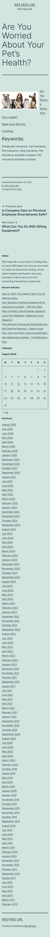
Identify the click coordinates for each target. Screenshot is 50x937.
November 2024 (11, 516)
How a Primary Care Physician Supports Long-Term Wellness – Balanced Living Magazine (23, 315)
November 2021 (10, 673)
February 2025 (10, 503)
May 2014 (7, 838)
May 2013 (7, 891)
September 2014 (11, 821)
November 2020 (11, 725)
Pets (19, 189)
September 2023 (11, 577)
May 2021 (7, 699)
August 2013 (8, 878)
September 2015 (11, 808)
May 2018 (7, 777)
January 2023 (9, 612)
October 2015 (9, 804)
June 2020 (7, 747)
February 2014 (10, 852)
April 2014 (7, 843)
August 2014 (9, 825)
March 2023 (8, 603)
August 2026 (9, 424)
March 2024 (8, 551)
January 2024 (9, 559)
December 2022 (10, 616)
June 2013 (7, 886)
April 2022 (7, 651)
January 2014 (9, 856)
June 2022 (7, 642)
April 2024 (7, 546)
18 (12, 391)
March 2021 (8, 708)
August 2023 (9, 581)
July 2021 (7, 690)
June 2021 (7, 695)
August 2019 (8, 773)
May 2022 (7, 647)
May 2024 (7, 542)
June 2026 (7, 433)
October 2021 (9, 677)
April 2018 (7, 782)
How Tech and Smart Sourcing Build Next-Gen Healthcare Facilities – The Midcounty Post (25, 337)
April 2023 (7, 599)
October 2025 (9, 468)
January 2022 (9, 664)
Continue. (8, 131)
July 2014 (7, 830)
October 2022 (9, 625)
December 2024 (10, 512)
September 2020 (11, 734)
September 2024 (11, 525)
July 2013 (7, 882)
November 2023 (11, 568)
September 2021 (11, 681)
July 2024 (7, 533)
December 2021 (10, 668)
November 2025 (11, 464)
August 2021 (8, 686)
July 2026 (7, 429)
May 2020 (7, 751)
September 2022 (11, 629)
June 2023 (7, 590)
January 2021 (9, 716)
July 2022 (7, 638)
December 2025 (10, 459)
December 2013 (10, 860)
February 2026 (10, 451)
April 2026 (7, 442)
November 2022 (11, 621)
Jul (6, 412)
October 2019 (9, 769)
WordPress (30, 926)
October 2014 (9, 817)
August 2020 (9, 738)
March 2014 (8, 847)
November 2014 (10, 812)
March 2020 (8, 760)
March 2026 (8, 446)
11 (12, 384)
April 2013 (7, 895)
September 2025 (11, 472)
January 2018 (9, 790)
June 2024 (8, 538)
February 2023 (10, 607)
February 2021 (9, 712)
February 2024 (10, 555)
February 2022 (10, 660)
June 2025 (7, 485)
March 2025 (8, 499)
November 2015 (10, 799)
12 (18, 384)
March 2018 (8, 786)
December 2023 (10, 564)
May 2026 (7, 437)
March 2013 (8, 899)
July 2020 (7, 743)
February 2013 (9, 904)
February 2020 (10, 764)
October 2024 (9, 520)
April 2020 (7, 756)
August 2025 (9, 477)
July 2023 (7, 586)
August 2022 (9, 634)
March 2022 (8, 655)
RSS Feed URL (25, 5)
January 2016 (9, 795)
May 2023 (7, 594)
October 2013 (9, 869)
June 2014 (7, 834)
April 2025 (7, 494)
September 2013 (11, 873)
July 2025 (7, 481)
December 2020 (10, 721)
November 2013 (10, 865)
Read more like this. (14, 124)
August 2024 (9, 529)
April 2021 (7, 703)
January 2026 (9, 455)
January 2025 (9, 507)
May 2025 (7, 490)
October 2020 (9, 730)
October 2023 (9, 573)
